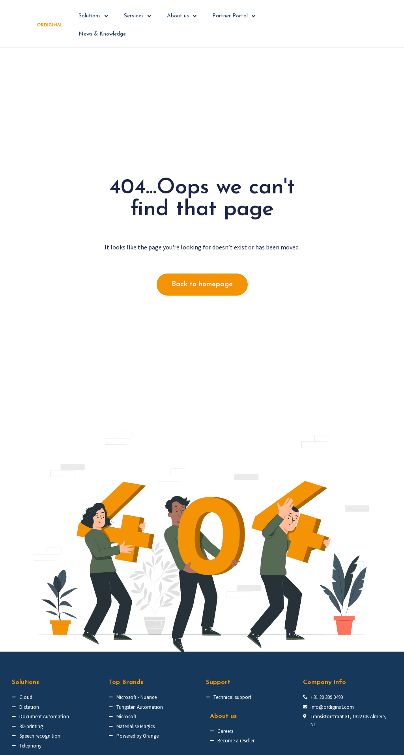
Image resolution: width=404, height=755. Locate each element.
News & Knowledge (102, 34)
